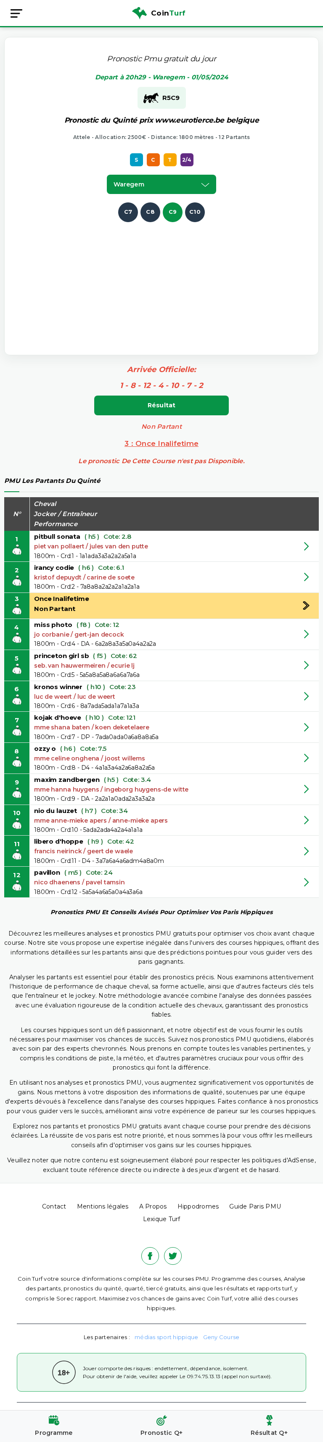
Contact (54, 1206)
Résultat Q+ (269, 1433)
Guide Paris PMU (255, 1206)
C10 (195, 211)
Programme (53, 1433)
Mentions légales (103, 1206)
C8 (150, 211)
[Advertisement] (170, 281)
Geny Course (221, 1337)
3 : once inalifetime (161, 443)
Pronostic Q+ (161, 1433)
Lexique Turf (161, 1219)
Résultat (162, 405)
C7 (128, 211)
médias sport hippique (166, 1337)
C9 (173, 211)
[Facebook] (150, 1256)
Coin (168, 13)
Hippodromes (198, 1206)
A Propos (153, 1206)
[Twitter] (173, 1256)
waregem (129, 184)
